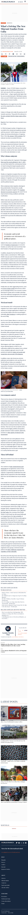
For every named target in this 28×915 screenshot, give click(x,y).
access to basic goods (8, 288)
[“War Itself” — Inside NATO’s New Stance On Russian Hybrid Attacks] (14, 753)
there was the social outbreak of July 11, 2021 (13, 162)
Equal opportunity (5, 885)
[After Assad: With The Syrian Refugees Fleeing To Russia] (14, 793)
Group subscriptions (6, 901)
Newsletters (4, 896)
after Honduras (11, 314)
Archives (3, 864)
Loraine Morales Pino (7, 51)
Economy (3, 22)
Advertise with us (5, 887)
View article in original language (22, 633)
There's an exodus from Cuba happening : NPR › (12, 612)
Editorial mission (5, 880)
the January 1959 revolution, (15, 136)
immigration (9, 22)
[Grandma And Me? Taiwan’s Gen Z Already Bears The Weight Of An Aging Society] (14, 732)
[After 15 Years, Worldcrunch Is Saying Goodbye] (14, 713)
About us (3, 878)
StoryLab (3, 867)
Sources (3, 862)
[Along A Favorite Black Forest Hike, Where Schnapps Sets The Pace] (14, 773)
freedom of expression (11, 245)
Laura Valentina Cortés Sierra (18, 636)
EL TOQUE (3, 56)
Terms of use (4, 912)
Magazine (3, 860)
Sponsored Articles (5, 869)
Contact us (3, 883)
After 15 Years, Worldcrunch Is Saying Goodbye (11, 722)
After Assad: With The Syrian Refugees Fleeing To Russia (14, 802)
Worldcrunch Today (5, 899)
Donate (3, 903)
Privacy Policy (10, 912)
